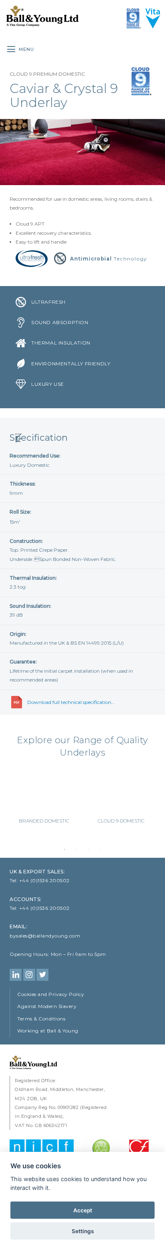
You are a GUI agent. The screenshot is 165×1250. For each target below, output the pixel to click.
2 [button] (76, 849)
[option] (44, 798)
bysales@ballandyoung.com (45, 936)
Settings (83, 1231)
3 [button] (89, 849)
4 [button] (101, 849)
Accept (82, 1210)
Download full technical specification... (71, 702)
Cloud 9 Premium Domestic (47, 74)
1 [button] (64, 849)
